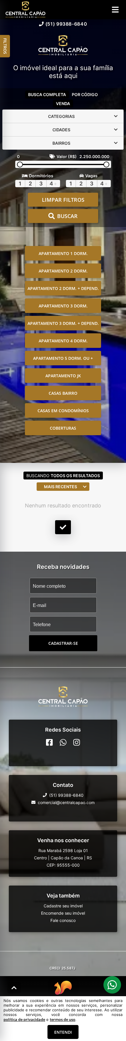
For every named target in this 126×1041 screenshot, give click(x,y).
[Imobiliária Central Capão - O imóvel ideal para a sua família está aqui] (63, 45)
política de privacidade (24, 1019)
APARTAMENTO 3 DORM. (63, 306)
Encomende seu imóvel (63, 913)
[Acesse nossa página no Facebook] (49, 742)
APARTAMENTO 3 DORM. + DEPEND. (63, 323)
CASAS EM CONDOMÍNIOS (63, 410)
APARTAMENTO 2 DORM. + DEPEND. (63, 288)
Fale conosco (63, 920)
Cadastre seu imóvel (63, 905)
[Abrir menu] (115, 9)
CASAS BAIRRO (63, 393)
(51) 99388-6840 (66, 24)
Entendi (63, 1032)
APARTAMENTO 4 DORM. (63, 341)
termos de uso (62, 1019)
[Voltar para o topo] (14, 988)
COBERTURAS (63, 428)
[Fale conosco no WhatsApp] (63, 742)
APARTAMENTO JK (63, 375)
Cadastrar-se (63, 643)
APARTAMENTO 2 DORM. (63, 271)
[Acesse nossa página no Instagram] (76, 742)
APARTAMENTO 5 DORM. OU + (63, 358)
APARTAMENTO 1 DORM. (63, 253)
